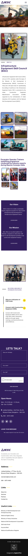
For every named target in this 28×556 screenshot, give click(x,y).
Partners (3, 497)
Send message (14, 386)
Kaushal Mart (5, 527)
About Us (3, 492)
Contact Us (4, 499)
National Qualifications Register (10, 530)
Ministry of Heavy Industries (9, 518)
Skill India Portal (5, 524)
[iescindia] (6, 2)
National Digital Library (7, 515)
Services (3, 494)
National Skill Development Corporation (12, 521)
